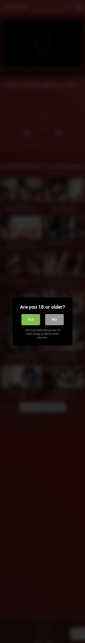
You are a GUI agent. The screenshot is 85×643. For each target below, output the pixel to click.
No (54, 320)
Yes (31, 320)
